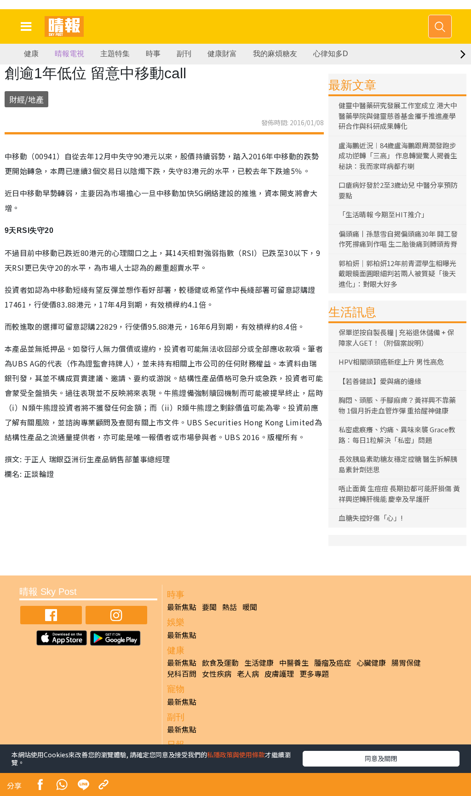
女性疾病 (216, 673)
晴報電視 (69, 54)
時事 (153, 54)
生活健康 (259, 662)
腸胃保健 (406, 662)
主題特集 (115, 54)
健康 (31, 54)
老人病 (248, 673)
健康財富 (222, 54)
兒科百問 (181, 673)
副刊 (184, 54)
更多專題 (314, 673)
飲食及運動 (220, 662)
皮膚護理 (279, 673)
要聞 (209, 606)
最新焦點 (181, 606)
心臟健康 (371, 662)
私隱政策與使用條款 (236, 754)
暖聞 (249, 606)
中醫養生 (294, 662)
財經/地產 (26, 99)
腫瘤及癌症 (332, 662)
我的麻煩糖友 (275, 54)
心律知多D (330, 54)
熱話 (229, 606)
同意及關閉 (381, 758)
